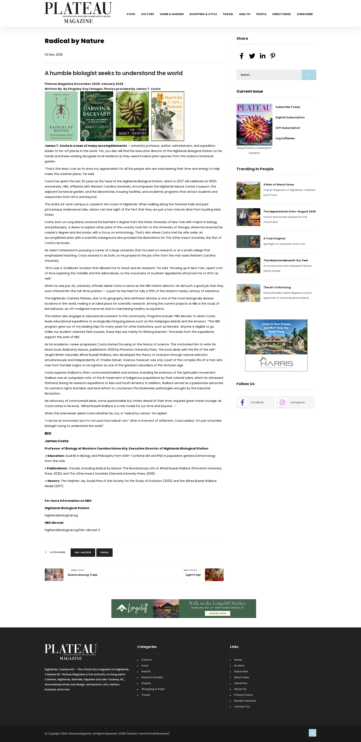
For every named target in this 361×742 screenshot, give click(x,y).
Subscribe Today (288, 107)
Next (319, 346)
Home (238, 660)
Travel (228, 14)
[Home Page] (78, 7)
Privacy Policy (243, 695)
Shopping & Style (203, 14)
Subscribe (305, 14)
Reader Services (245, 700)
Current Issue (249, 91)
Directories (281, 14)
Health (244, 14)
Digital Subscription (290, 117)
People (261, 14)
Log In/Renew (285, 138)
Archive (239, 665)
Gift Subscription (288, 128)
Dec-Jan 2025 (83, 552)
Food (131, 14)
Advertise (240, 683)
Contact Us (242, 706)
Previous (227, 346)
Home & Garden (172, 14)
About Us (240, 689)
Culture (147, 14)
